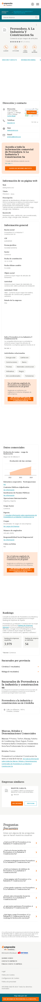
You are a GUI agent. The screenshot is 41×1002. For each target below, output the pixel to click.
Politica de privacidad (9, 982)
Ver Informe (17, 803)
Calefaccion (24, 357)
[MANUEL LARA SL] (6, 790)
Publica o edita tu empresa (12, 964)
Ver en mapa (31, 112)
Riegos (21, 371)
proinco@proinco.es (14, 137)
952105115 (11, 123)
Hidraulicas (10, 371)
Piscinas (9, 367)
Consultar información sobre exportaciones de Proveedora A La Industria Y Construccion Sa (20, 516)
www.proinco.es (12, 130)
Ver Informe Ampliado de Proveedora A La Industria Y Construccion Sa (20, 399)
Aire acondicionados (13, 376)
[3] (15, 42)
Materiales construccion (25, 367)
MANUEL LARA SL (18, 788)
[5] (20, 42)
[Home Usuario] (32, 4)
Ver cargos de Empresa (11, 526)
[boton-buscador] (36, 17)
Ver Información (8, 490)
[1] (11, 42)
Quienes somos (7, 958)
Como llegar (11, 116)
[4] (17, 42)
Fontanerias (29, 376)
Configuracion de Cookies (10, 978)
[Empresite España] (8, 4)
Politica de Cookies (8, 975)
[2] (13, 42)
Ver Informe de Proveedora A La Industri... (20, 999)
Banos (24, 362)
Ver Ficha (30, 803)
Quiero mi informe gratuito (20, 168)
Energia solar (11, 357)
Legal (3, 971)
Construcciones (11, 362)
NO (4, 484)
